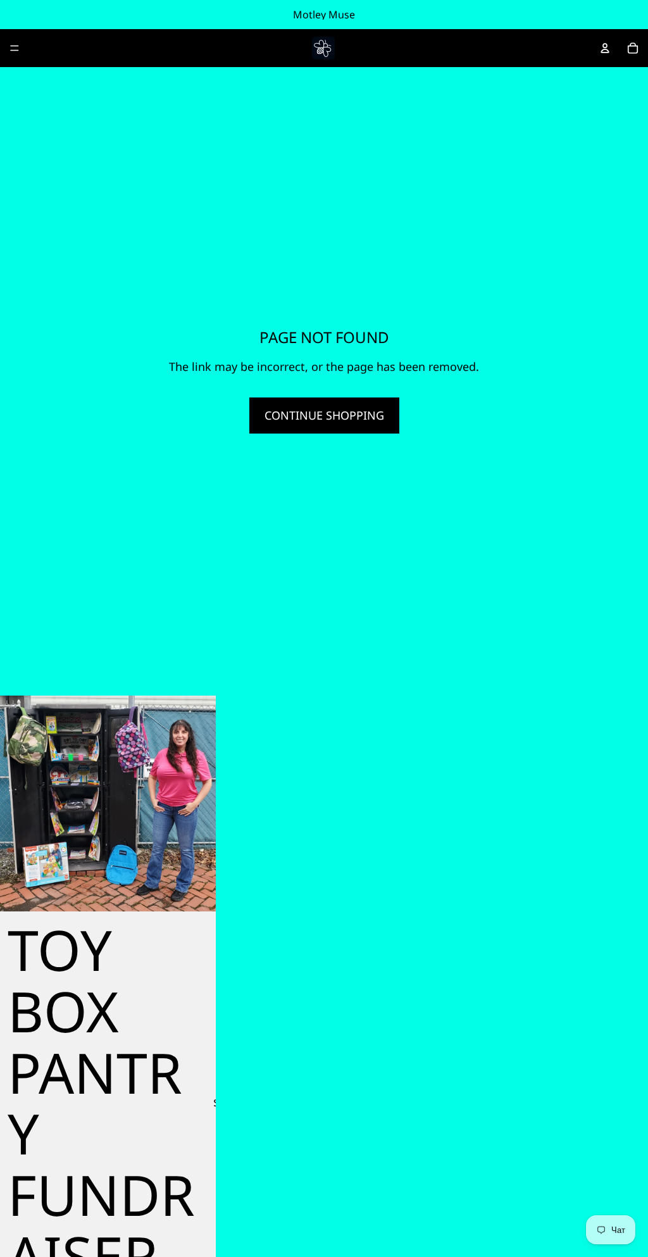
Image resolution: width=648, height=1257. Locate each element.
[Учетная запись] (605, 48)
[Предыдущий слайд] (19, 804)
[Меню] (14, 48)
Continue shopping (324, 415)
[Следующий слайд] (197, 804)
